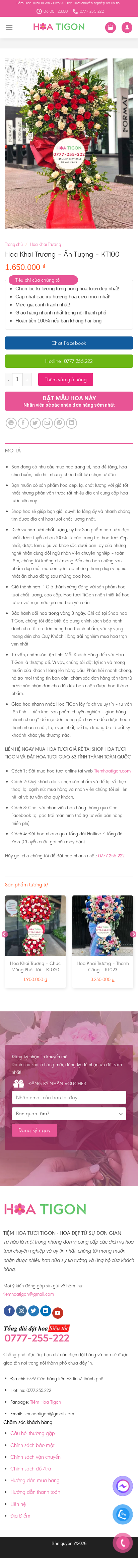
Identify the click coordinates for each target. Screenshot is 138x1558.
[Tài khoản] (127, 27)
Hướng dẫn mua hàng (35, 1480)
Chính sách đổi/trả (30, 1468)
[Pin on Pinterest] (59, 423)
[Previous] (4, 948)
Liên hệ (18, 1504)
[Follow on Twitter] (33, 1311)
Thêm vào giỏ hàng (66, 379)
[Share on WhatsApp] (11, 423)
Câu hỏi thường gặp (32, 1433)
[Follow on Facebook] (9, 1311)
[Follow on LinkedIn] (45, 1311)
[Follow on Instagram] (21, 1311)
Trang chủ (14, 244)
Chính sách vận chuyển (35, 1457)
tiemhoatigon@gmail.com (28, 1294)
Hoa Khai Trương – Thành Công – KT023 (103, 966)
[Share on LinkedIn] (71, 423)
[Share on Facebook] (23, 423)
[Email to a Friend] (47, 423)
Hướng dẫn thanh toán (35, 1492)
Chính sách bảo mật (32, 1445)
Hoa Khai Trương (45, 244)
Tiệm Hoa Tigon (45, 1402)
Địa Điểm (20, 1516)
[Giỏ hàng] (110, 27)
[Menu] (9, 27)
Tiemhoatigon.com (112, 771)
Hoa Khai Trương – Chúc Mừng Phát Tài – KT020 (35, 966)
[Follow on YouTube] (57, 1313)
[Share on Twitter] (35, 423)
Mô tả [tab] (13, 450)
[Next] (133, 948)
